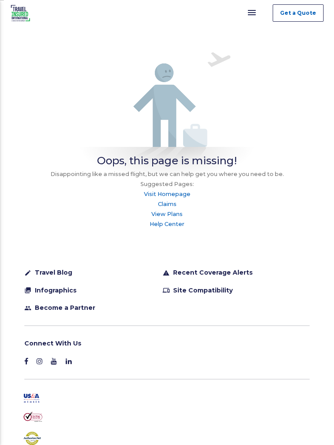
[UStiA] (164, 398)
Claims (167, 204)
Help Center (167, 224)
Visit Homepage (167, 194)
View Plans (167, 214)
